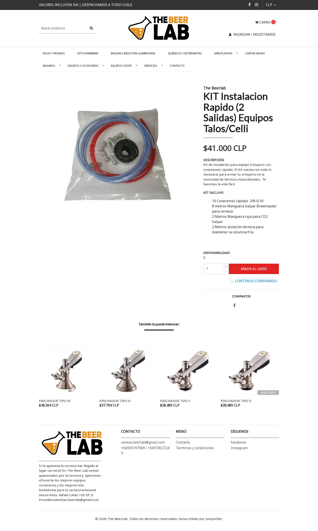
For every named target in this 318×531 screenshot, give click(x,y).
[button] (271, 5)
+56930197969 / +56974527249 (145, 450)
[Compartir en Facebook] (234, 305)
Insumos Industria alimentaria (133, 53)
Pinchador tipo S (175, 401)
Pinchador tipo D (236, 401)
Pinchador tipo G (115, 401)
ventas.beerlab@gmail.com (143, 442)
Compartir (241, 296)
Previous (43, 374)
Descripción (213, 160)
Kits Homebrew (87, 53)
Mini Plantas (223, 53)
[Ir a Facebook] (249, 4)
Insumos (49, 66)
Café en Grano (255, 53)
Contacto (177, 66)
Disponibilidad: (216, 252)
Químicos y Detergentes (185, 53)
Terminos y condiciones (195, 447)
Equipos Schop (121, 66)
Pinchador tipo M (54, 401)
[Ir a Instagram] (256, 4)
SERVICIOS (150, 66)
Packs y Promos (54, 53)
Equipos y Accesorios (83, 66)
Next (274, 374)
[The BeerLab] (159, 28)
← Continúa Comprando (254, 281)
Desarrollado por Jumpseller (200, 518)
